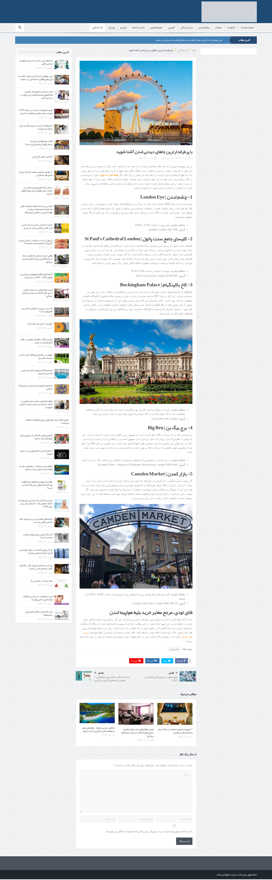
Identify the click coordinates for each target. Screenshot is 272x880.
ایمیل (140, 158)
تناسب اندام (138, 27)
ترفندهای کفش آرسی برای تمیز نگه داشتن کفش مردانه (36, 520)
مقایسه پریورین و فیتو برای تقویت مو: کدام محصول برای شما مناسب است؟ (37, 484)
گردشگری (97, 27)
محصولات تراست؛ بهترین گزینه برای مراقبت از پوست (36, 127)
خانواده (231, 27)
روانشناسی (204, 27)
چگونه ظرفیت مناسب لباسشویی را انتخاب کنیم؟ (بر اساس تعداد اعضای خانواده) (36, 404)
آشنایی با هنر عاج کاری (42, 156)
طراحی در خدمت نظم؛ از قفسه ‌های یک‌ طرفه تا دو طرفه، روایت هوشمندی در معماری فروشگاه (37, 209)
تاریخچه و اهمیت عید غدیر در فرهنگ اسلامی (36, 387)
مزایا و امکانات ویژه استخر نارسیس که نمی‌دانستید (37, 372)
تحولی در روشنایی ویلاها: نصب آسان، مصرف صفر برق (36, 356)
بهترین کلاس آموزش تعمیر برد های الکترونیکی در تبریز (37, 341)
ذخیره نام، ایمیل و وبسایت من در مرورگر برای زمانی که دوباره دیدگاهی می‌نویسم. (148, 831)
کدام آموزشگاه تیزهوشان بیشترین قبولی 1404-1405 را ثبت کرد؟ (36, 276)
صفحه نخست (247, 27)
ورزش (111, 27)
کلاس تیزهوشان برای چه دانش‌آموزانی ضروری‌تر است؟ (39, 143)
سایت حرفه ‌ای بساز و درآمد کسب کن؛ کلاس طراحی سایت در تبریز (37, 226)
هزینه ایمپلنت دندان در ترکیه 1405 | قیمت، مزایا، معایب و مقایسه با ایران (35, 112)
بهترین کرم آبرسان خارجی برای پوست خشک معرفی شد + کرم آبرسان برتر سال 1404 (35, 503)
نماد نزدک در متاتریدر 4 (42, 580)
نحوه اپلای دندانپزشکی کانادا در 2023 (161, 678)
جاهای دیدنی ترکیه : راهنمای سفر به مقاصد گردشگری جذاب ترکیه (98, 729)
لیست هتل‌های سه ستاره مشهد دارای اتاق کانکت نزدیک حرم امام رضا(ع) (137, 732)
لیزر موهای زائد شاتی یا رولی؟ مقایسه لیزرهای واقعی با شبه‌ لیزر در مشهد (188, 40)
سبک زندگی (187, 27)
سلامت (218, 27)
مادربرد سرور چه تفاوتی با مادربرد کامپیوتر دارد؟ (37, 310)
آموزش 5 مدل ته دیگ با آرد (40, 323)
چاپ (151, 158)
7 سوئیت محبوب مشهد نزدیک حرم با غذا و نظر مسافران (175, 731)
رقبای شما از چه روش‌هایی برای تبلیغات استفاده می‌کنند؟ (47, 421)
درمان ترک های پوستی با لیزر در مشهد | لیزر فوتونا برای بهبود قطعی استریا (37, 190)
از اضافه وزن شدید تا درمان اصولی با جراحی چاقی (36, 62)
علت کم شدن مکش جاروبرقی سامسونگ (39, 613)
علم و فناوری (156, 27)
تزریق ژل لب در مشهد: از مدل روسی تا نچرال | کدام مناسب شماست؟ (36, 242)
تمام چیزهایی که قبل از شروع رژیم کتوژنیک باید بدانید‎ (36, 437)
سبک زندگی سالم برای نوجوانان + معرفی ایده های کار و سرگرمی (112, 678)
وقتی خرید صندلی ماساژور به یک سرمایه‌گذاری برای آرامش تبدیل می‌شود (37, 258)
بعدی (101, 672)
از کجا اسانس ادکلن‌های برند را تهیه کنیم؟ (36, 452)
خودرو (123, 27)
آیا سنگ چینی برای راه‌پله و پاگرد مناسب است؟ (38, 536)
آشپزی (171, 27)
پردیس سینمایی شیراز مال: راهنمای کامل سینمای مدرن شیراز (36, 567)
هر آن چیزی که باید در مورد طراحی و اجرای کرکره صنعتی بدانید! (36, 551)
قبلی (171, 672)
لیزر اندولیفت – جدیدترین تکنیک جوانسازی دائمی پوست (38, 598)
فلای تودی (174, 649)
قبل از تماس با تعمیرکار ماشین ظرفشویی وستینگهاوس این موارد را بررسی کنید (36, 94)
